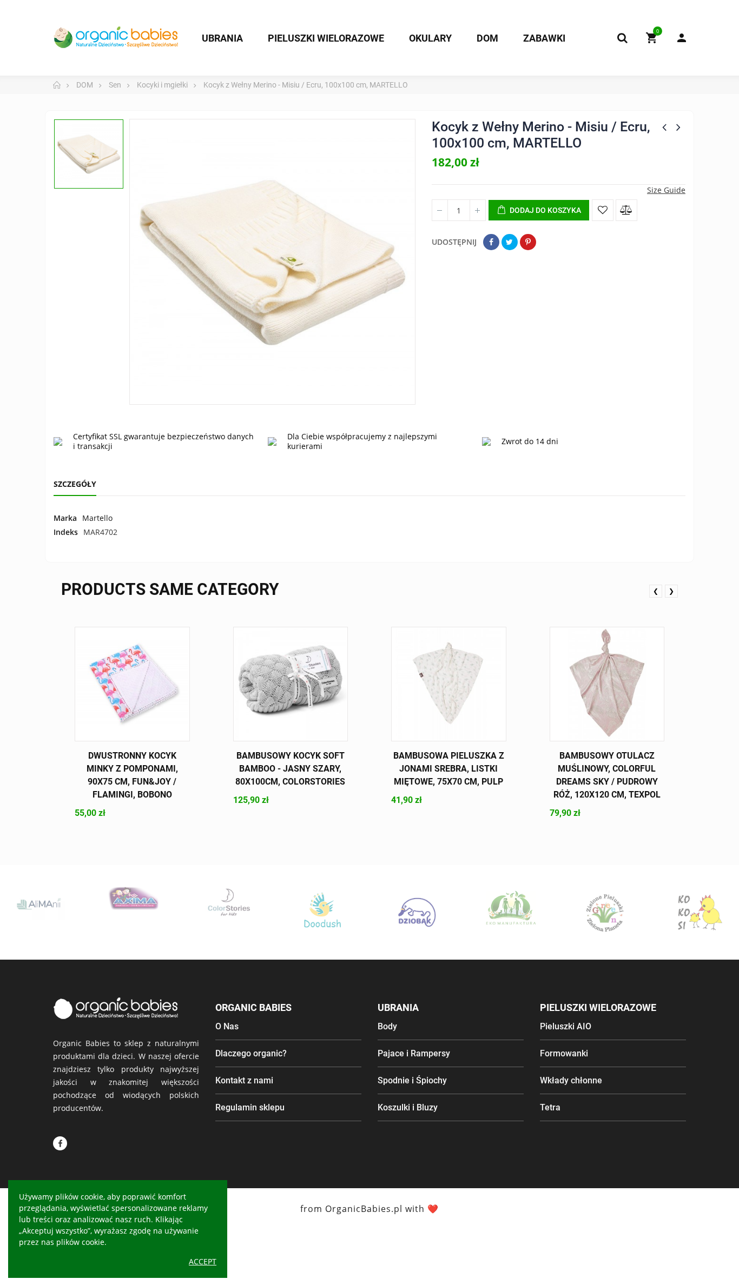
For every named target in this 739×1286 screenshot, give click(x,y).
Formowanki (564, 1053)
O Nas (227, 1026)
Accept (202, 1261)
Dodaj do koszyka (544, 210)
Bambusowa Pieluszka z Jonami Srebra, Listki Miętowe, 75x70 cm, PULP (448, 769)
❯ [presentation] (671, 590)
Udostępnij (491, 242)
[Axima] (119, 898)
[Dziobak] (402, 912)
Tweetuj (510, 242)
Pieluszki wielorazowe (598, 1007)
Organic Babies (253, 1007)
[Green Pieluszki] (591, 912)
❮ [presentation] (655, 590)
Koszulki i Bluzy (408, 1107)
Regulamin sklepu (250, 1107)
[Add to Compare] (626, 210)
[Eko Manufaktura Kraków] (497, 908)
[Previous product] (664, 127)
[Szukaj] (622, 38)
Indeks (66, 532)
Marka (65, 518)
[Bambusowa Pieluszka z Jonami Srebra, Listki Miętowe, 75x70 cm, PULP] (448, 684)
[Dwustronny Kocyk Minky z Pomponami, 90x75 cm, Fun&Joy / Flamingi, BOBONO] (132, 684)
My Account (676, 38)
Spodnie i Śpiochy (412, 1080)
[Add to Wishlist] (602, 210)
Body (387, 1026)
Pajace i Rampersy (414, 1053)
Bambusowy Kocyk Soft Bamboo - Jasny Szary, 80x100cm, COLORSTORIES (290, 769)
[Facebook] (60, 1143)
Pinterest (528, 242)
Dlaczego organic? (251, 1053)
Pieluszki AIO (565, 1026)
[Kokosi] (685, 912)
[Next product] (678, 127)
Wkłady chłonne (571, 1080)
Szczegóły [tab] (75, 484)
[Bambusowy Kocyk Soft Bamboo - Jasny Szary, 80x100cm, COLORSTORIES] (290, 684)
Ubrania (398, 1007)
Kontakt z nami (244, 1080)
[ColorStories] (213, 902)
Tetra (550, 1107)
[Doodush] (308, 912)
